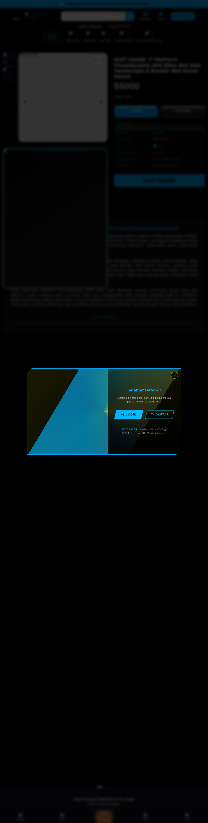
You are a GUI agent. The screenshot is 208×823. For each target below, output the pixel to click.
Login (131, 414)
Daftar (162, 414)
